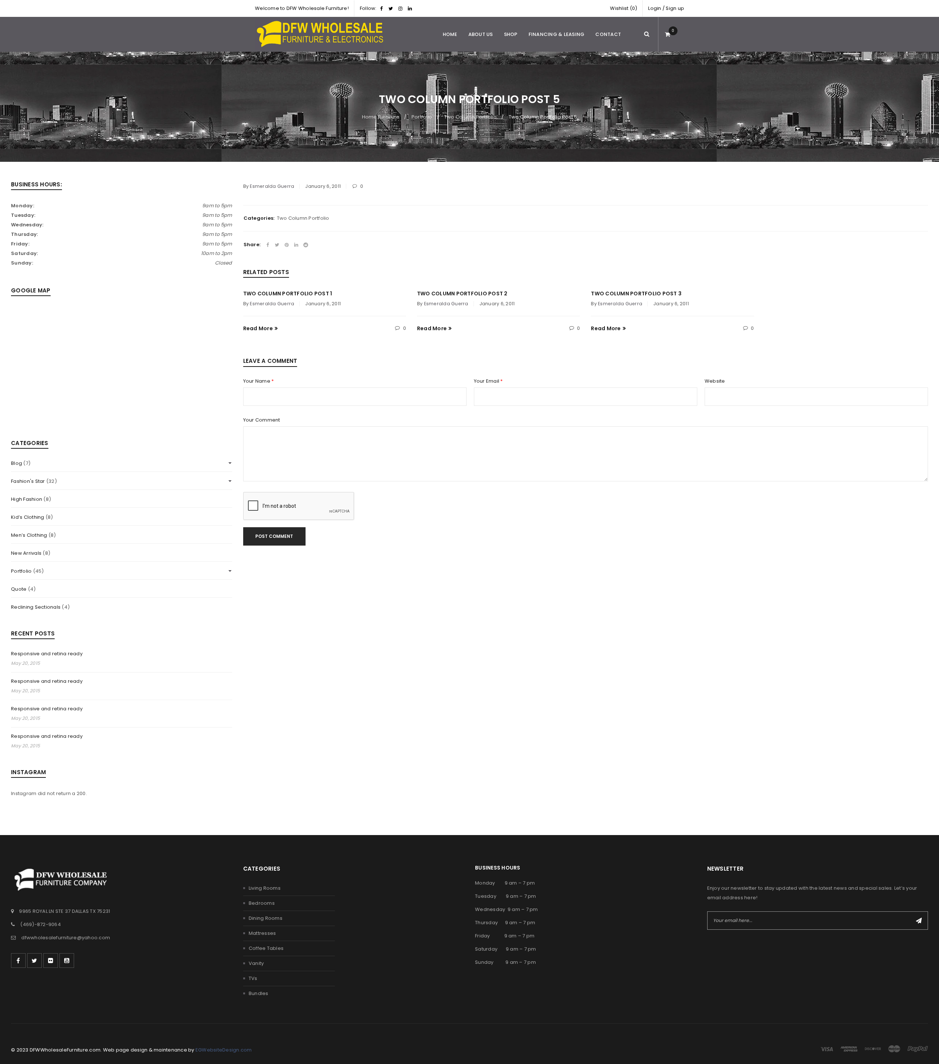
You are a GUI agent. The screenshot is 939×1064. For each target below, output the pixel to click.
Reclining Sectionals (36, 607)
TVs (253, 978)
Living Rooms (265, 888)
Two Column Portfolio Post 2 (462, 293)
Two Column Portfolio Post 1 (287, 293)
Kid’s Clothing (27, 517)
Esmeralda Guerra (272, 186)
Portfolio (422, 116)
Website (715, 381)
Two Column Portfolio (470, 116)
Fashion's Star (28, 481)
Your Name (258, 381)
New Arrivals (26, 553)
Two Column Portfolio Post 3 (636, 293)
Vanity (256, 963)
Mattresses (262, 933)
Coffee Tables (266, 948)
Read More (258, 328)
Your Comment (261, 420)
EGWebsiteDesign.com (224, 1049)
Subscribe (919, 920)
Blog (16, 463)
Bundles (258, 993)
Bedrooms (262, 903)
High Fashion (26, 499)
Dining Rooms (265, 918)
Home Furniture (381, 116)
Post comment (274, 536)
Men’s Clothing (29, 535)
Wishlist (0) (623, 8)
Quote (18, 589)
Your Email (488, 381)
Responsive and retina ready (47, 653)
